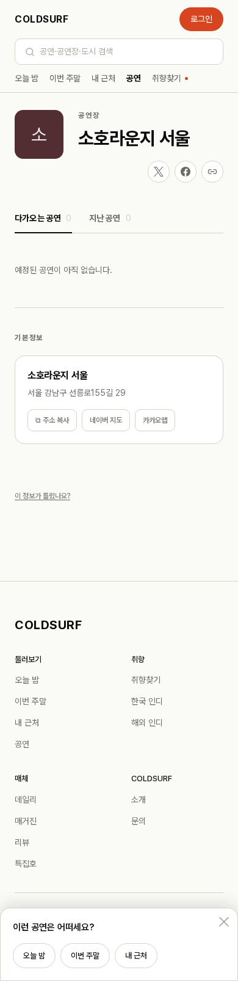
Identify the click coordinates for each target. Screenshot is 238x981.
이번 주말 (65, 78)
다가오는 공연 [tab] (43, 218)
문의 (138, 821)
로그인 (201, 19)
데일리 (26, 799)
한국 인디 (147, 701)
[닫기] (224, 922)
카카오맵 (155, 420)
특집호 (26, 864)
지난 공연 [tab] (110, 218)
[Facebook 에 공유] (186, 172)
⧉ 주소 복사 (52, 420)
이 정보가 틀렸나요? (42, 496)
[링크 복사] (212, 172)
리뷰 (22, 842)
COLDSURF (41, 19)
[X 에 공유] (159, 172)
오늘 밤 (26, 78)
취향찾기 (166, 78)
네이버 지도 (106, 420)
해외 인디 (147, 723)
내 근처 (103, 78)
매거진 (26, 821)
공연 (133, 78)
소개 (138, 799)
